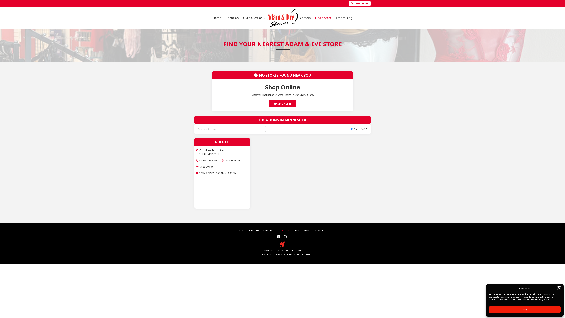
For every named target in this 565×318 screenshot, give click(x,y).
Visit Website (232, 160)
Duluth (222, 142)
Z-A (365, 129)
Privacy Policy (543, 299)
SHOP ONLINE (282, 103)
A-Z (355, 129)
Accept (524, 309)
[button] (559, 288)
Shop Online (206, 166)
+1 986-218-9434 (207, 160)
